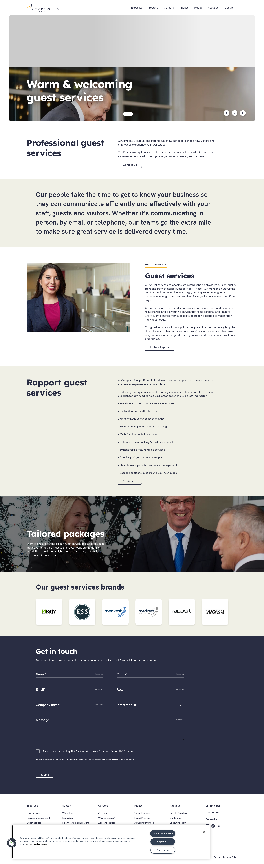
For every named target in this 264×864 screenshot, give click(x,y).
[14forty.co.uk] (49, 612)
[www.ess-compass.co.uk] (82, 612)
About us (213, 7)
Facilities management (38, 817)
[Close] (203, 832)
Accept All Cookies (163, 833)
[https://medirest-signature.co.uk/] (148, 612)
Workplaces (68, 813)
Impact (184, 7)
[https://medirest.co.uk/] (115, 612)
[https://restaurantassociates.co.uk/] (215, 612)
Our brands (176, 817)
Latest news (213, 805)
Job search (104, 813)
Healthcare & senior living (75, 822)
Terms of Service (120, 759)
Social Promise (142, 813)
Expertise (137, 7)
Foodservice (33, 813)
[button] (12, 843)
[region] (111, 842)
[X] (219, 826)
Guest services (35, 822)
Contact (229, 7)
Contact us (130, 164)
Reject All (162, 841)
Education (67, 817)
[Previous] (226, 113)
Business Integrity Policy (225, 857)
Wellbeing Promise (144, 822)
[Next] (235, 113)
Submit (44, 774)
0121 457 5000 (86, 660)
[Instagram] (213, 826)
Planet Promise (142, 817)
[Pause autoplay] (243, 113)
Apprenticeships (106, 822)
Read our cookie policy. (36, 844)
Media (198, 7)
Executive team (178, 822)
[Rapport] (182, 612)
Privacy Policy (101, 759)
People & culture (179, 813)
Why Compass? (106, 817)
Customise (163, 850)
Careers (169, 7)
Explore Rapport (160, 347)
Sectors (153, 7)
